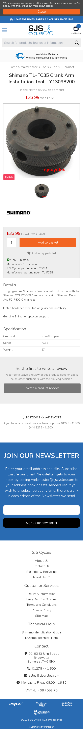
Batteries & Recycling (41, 572)
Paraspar (49, 726)
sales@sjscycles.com (44, 675)
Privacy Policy (41, 610)
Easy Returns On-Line (41, 599)
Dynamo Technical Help (41, 638)
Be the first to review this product (41, 90)
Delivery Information (41, 594)
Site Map (41, 616)
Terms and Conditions (42, 605)
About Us (41, 561)
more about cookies (43, 5)
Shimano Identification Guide (41, 632)
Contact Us (41, 566)
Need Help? (41, 577)
